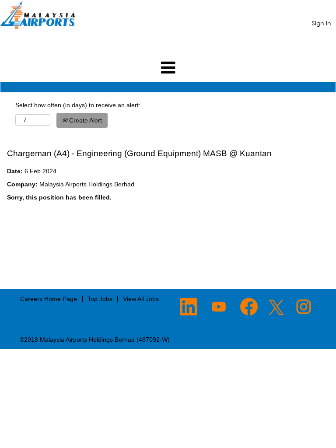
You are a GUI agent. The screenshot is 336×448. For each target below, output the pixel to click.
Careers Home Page (48, 298)
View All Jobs (141, 298)
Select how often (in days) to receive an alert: (77, 105)
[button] (168, 67)
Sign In (321, 23)
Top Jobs (100, 298)
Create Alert (84, 120)
